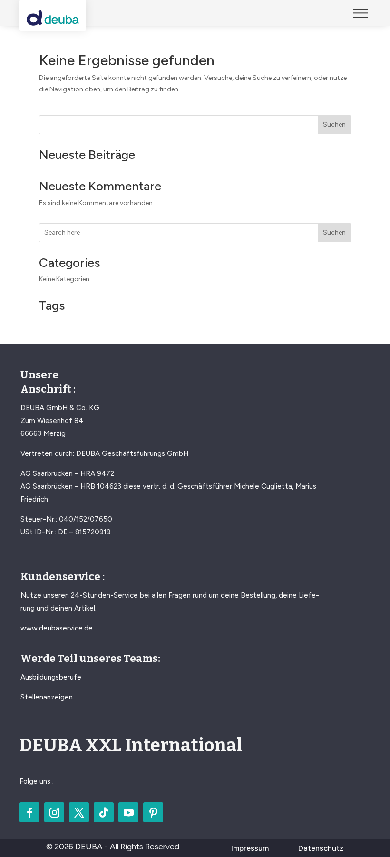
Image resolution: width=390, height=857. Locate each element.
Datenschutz (320, 848)
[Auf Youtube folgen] (128, 812)
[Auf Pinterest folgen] (153, 812)
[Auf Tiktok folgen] (104, 812)
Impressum (250, 848)
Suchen (334, 124)
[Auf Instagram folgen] (54, 812)
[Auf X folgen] (79, 812)
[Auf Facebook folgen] (29, 812)
